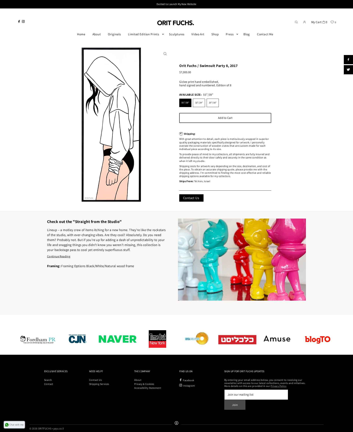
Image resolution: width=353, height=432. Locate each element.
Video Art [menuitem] (197, 34)
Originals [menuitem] (114, 34)
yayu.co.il (58, 428)
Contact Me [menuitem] (265, 34)
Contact (48, 384)
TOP (346, 427)
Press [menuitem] (229, 34)
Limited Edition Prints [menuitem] (143, 34)
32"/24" (199, 102)
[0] (332, 21)
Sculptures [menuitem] (176, 34)
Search (48, 380)
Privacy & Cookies (144, 384)
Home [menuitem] (81, 34)
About (137, 380)
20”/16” (213, 102)
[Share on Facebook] (348, 59)
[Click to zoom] (165, 53)
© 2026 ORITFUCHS (40, 428)
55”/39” (185, 102)
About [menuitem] (96, 34)
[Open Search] (296, 21)
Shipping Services (99, 384)
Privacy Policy (278, 386)
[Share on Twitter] (348, 69)
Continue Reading (58, 256)
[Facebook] (19, 21)
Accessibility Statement (147, 387)
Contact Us (191, 198)
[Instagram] (23, 21)
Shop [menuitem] (215, 34)
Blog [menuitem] (246, 34)
